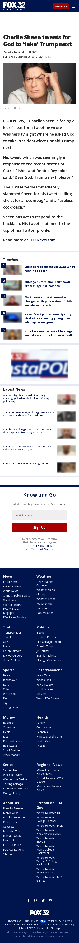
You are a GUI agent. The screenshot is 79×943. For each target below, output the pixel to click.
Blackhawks (10, 680)
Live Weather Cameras (44, 583)
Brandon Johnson (47, 655)
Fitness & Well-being (49, 736)
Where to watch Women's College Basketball (47, 861)
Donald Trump (45, 646)
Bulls (6, 684)
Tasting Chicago (13, 784)
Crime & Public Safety (16, 595)
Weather (43, 576)
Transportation (12, 632)
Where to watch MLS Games (49, 878)
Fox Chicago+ (44, 684)
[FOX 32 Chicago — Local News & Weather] (14, 6)
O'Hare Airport (12, 651)
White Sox (9, 694)
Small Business (12, 750)
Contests (8, 826)
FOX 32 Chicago (11, 51)
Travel (7, 637)
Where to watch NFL (49, 813)
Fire (5, 698)
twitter (43, 900)
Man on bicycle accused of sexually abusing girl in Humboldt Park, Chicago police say (27, 398)
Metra (7, 646)
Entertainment (29, 51)
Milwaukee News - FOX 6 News (47, 771)
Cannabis (42, 732)
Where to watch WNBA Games (46, 870)
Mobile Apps (10, 813)
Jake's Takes (44, 675)
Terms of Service (42, 549)
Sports (8, 670)
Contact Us (10, 822)
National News (12, 586)
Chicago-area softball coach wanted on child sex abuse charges (27, 448)
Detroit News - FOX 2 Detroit (49, 779)
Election (41, 632)
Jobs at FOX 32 (12, 836)
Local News (10, 582)
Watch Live (61, 6)
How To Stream (13, 808)
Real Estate (10, 745)
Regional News (49, 764)
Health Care (43, 741)
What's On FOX (45, 680)
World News (10, 591)
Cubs (6, 689)
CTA (5, 642)
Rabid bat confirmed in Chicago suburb (26, 463)
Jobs (5, 736)
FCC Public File (12, 845)
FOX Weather (44, 613)
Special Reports (12, 605)
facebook (29, 900)
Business (8, 723)
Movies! (41, 694)
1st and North (11, 770)
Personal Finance (13, 741)
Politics (42, 627)
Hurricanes (43, 608)
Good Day (9, 600)
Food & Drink (44, 689)
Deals (6, 732)
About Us (11, 803)
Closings (41, 594)
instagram (36, 900)
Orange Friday (12, 793)
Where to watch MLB (49, 825)
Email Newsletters (14, 817)
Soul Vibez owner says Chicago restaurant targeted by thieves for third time (28, 414)
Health (42, 717)
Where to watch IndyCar (46, 839)
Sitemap (8, 854)
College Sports (12, 707)
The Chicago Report (48, 642)
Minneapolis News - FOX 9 (48, 787)
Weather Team (45, 599)
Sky (5, 703)
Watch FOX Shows (47, 698)
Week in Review (12, 774)
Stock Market (11, 755)
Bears (6, 675)
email (50, 900)
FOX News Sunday (14, 617)
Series (8, 764)
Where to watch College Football (46, 819)
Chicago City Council (49, 660)
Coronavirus (43, 727)
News (8, 576)
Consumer (9, 727)
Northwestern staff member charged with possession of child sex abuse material (49, 301)
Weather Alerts (45, 590)
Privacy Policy (44, 546)
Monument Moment (15, 788)
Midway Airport (12, 655)
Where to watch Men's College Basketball (46, 849)
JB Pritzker (42, 651)
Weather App (44, 603)
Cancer (40, 723)
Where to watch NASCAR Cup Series (48, 831)
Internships (10, 840)
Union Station (11, 660)
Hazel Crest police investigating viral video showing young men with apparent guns (48, 318)
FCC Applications (13, 849)
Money (9, 717)
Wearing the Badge (15, 779)
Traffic (8, 627)
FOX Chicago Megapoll (11, 611)
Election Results (46, 637)
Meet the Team (12, 831)
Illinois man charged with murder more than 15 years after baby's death (27, 431)
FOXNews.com (42, 240)
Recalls (40, 745)
